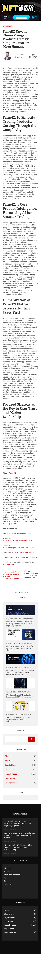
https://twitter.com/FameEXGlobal (17, 540)
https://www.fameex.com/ (21, 533)
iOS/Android (8, 564)
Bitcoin (8, 756)
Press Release (7, 26)
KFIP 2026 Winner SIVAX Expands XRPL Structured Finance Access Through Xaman (19, 648)
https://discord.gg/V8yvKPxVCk (23, 557)
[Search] (31, 739)
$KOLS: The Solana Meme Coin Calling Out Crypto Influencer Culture (18, 719)
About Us (7, 868)
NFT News (9, 769)
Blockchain (9, 760)
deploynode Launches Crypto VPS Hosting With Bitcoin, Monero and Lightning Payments (19, 624)
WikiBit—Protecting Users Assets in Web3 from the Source (31, 574)
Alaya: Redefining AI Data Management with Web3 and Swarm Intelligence (12, 575)
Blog (6, 881)
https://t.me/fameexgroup (23, 552)
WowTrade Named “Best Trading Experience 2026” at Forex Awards (19, 696)
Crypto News (10, 765)
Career (6, 878)
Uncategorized (11, 783)
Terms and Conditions (12, 875)
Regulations (10, 778)
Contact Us (8, 884)
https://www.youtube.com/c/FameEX (18, 547)
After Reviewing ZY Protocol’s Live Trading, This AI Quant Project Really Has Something (20, 672)
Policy (6, 871)
